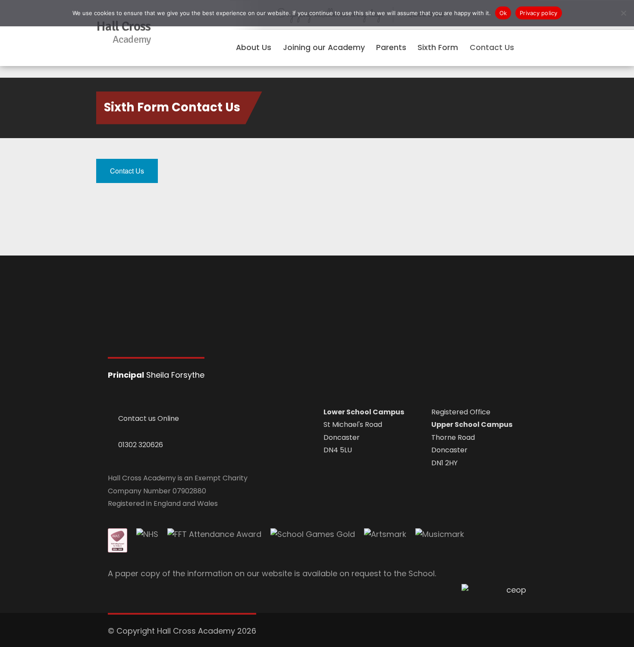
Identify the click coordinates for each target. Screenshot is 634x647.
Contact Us (492, 47)
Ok (503, 12)
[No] (623, 13)
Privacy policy (539, 12)
